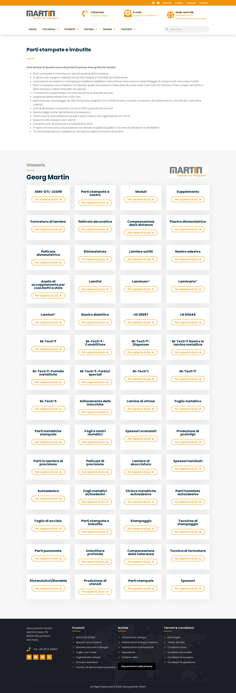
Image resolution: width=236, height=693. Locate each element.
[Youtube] (158, 3)
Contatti (126, 29)
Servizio (89, 29)
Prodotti (70, 29)
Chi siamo (48, 29)
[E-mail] (128, 13)
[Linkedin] (29, 657)
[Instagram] (49, 657)
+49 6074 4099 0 (99, 15)
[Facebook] (153, 3)
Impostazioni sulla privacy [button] (136, 666)
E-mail (137, 12)
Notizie (107, 29)
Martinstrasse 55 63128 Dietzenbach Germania (190, 17)
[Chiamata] (84, 13)
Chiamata (97, 12)
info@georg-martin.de (145, 15)
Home (32, 29)
